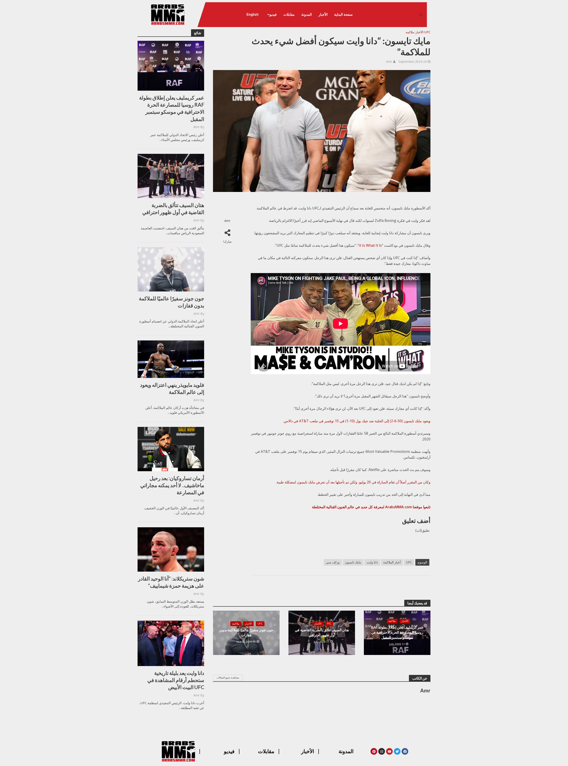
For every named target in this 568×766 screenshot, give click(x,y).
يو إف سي (333, 562)
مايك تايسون (353, 562)
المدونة (306, 14)
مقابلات (289, 14)
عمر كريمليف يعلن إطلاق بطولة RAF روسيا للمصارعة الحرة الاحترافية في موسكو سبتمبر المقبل (171, 108)
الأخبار (322, 14)
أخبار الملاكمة (392, 562)
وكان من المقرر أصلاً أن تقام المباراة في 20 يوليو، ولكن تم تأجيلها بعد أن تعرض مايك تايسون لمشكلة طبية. (353, 482)
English (252, 14)
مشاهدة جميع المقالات (228, 677)
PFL (329, 623)
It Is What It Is (370, 245)
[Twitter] (397, 751)
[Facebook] (405, 751)
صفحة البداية (343, 14)
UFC (427, 32)
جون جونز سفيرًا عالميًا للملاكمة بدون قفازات (171, 302)
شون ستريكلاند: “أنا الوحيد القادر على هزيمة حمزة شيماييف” (171, 582)
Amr (196, 127)
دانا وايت (372, 562)
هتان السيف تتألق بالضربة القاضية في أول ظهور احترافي (173, 208)
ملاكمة (410, 32)
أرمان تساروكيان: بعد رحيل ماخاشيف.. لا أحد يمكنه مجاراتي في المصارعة (172, 485)
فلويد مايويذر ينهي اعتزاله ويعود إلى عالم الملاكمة (172, 388)
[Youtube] (389, 751)
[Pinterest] (374, 751)
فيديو (273, 14)
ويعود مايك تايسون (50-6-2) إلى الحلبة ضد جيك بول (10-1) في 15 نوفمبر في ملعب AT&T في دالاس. (356, 420)
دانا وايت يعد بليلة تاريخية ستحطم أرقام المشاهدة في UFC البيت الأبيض (175, 680)
